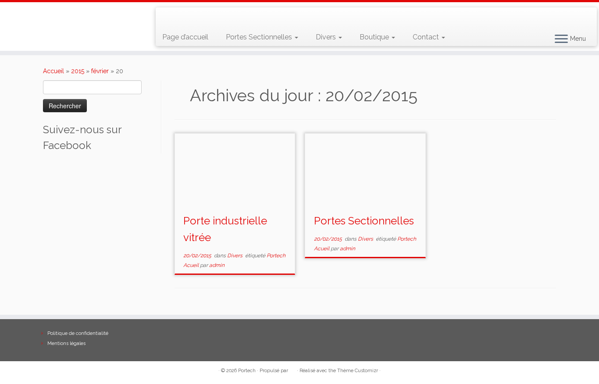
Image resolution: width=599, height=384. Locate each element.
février (100, 71)
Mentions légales (66, 343)
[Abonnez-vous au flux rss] (168, 17)
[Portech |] (69, 11)
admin (217, 265)
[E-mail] (181, 17)
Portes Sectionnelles (260, 37)
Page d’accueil (185, 37)
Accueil (53, 71)
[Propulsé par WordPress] (292, 369)
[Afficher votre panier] (579, 13)
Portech (247, 370)
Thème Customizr (357, 370)
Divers (327, 37)
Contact (427, 37)
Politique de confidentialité (77, 333)
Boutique (375, 37)
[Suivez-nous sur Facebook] (194, 17)
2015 (77, 71)
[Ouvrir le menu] (561, 39)
